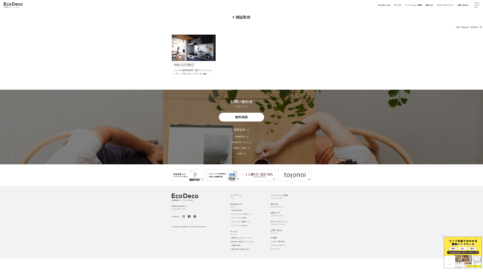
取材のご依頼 (240, 148)
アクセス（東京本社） (278, 241)
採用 (240, 153)
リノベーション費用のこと (240, 222)
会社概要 (274, 238)
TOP (458, 27)
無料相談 (241, 117)
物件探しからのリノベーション (242, 238)
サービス (397, 5)
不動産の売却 (235, 245)
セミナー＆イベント (445, 5)
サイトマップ (275, 249)
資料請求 (240, 129)
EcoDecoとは (384, 5)
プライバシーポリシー (278, 245)
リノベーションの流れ (239, 218)
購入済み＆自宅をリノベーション (242, 242)
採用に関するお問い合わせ (240, 249)
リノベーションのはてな (239, 225)
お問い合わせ (463, 5)
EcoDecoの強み (236, 210)
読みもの (429, 5)
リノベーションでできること (241, 214)
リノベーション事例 (413, 5)
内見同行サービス (240, 142)
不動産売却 (240, 136)
